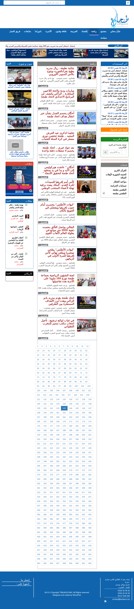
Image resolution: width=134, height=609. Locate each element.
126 (70, 399)
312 (51, 492)
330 (51, 501)
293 (45, 483)
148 (38, 413)
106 (57, 390)
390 (89, 528)
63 (38, 373)
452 (83, 559)
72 (86, 373)
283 (38, 479)
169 (57, 421)
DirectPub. (77, 595)
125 (64, 399)
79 (70, 377)
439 (57, 554)
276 (51, 475)
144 (70, 408)
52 (86, 364)
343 (77, 506)
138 (89, 404)
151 (57, 413)
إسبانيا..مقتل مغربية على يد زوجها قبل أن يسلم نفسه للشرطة (98, 52)
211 (38, 444)
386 (64, 528)
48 (65, 364)
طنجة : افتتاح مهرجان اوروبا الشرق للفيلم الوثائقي (19, 109)
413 (64, 541)
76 (54, 377)
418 (38, 546)
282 (89, 475)
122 (45, 399)
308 (83, 488)
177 (51, 426)
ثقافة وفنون (61, 31)
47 (59, 364)
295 (57, 483)
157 (38, 417)
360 (70, 514)
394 (57, 532)
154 (77, 413)
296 (64, 483)
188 (64, 430)
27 (59, 355)
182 (83, 426)
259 (57, 466)
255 (89, 461)
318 (89, 492)
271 (77, 470)
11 (82, 346)
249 (51, 461)
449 (64, 559)
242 (64, 457)
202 (38, 439)
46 (54, 364)
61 (81, 368)
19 (70, 351)
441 (70, 554)
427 (38, 550)
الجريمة (73, 31)
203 (45, 439)
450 (70, 559)
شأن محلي (115, 31)
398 (83, 532)
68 (65, 373)
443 (83, 554)
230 (45, 452)
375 (51, 523)
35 (49, 359)
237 (89, 452)
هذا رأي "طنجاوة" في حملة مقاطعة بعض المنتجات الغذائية (19, 86)
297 (70, 483)
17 (59, 351)
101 (82, 386)
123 (51, 399)
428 (45, 550)
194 (45, 435)
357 (51, 514)
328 (38, 501)
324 (70, 497)
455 (45, 563)
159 (51, 417)
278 (64, 475)
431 (64, 550)
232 (57, 452)
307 (77, 488)
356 (45, 514)
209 (83, 439)
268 (57, 470)
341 (64, 506)
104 (45, 390)
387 (70, 528)
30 (76, 355)
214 (57, 444)
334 (77, 501)
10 (77, 346)
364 (38, 519)
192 (89, 430)
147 (89, 408)
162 (70, 417)
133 (57, 404)
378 (70, 523)
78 (65, 377)
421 (57, 546)
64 (43, 373)
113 (44, 395)
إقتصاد (84, 31)
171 (70, 421)
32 (86, 355)
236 (83, 452)
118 (75, 395)
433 (77, 550)
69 (70, 373)
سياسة (104, 38)
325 (77, 497)
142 (57, 408)
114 (50, 395)
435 (89, 550)
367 (57, 519)
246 (89, 457)
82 (86, 377)
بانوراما (38, 31)
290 (83, 479)
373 (38, 523)
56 (54, 368)
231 (51, 452)
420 (51, 546)
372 (89, 519)
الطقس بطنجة (119, 190)
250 (57, 461)
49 (70, 364)
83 (38, 382)
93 (38, 386)
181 (77, 426)
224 (64, 448)
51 (81, 364)
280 (77, 475)
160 (57, 417)
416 (83, 541)
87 (59, 382)
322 (57, 497)
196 (57, 435)
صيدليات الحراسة (118, 185)
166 (38, 421)
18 (65, 351)
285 (51, 479)
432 (70, 550)
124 (57, 399)
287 (64, 479)
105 (51, 390)
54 (43, 368)
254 (83, 461)
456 (51, 563)
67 (59, 373)
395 (64, 532)
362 (83, 514)
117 (69, 395)
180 (70, 426)
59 (70, 368)
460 (77, 563)
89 (70, 382)
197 (64, 435)
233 (64, 452)
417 (89, 541)
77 (59, 377)
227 (83, 448)
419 (45, 546)
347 (45, 510)
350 (64, 510)
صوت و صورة (25, 64)
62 (86, 368)
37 (59, 359)
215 (64, 444)
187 (57, 430)
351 (70, 510)
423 (70, 546)
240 (51, 457)
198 (70, 435)
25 (49, 355)
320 (45, 497)
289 (77, 479)
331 (57, 501)
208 (77, 439)
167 (45, 421)
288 (70, 479)
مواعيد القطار (120, 181)
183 (89, 426)
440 (64, 554)
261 (70, 466)
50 (76, 364)
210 (89, 439)
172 (77, 421)
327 (89, 497)
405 (70, 537)
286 (57, 479)
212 (44, 444)
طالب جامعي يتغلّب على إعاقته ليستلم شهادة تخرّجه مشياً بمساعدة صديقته (19, 154)
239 (45, 457)
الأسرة (49, 31)
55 (49, 368)
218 (83, 444)
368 (64, 519)
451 (77, 559)
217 (76, 444)
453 (89, 559)
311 (44, 492)
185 (45, 430)
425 (83, 546)
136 (77, 404)
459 (70, 563)
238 (38, 457)
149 (45, 413)
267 (51, 470)
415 (76, 541)
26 (54, 355)
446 (45, 559)
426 (89, 546)
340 (57, 506)
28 (65, 355)
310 (38, 492)
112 (38, 395)
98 (65, 386)
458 (64, 563)
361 (77, 514)
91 (81, 382)
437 (45, 554)
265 (38, 470)
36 (54, 359)
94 (43, 386)
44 (43, 364)
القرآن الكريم (120, 170)
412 (57, 541)
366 (51, 519)
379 (77, 523)
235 (77, 452)
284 (45, 479)
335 (83, 501)
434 (83, 550)
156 (89, 413)
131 (45, 404)
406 (77, 537)
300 (89, 483)
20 (76, 351)
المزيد (8, 64)
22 (86, 351)
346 (38, 510)
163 (77, 417)
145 (77, 408)
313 (57, 492)
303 (51, 488)
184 (38, 430)
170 (64, 421)
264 (89, 466)
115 (56, 395)
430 (57, 550)
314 (64, 492)
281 (83, 475)
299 (83, 483)
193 (38, 435)
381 (89, 523)
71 (81, 373)
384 (51, 528)
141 (51, 408)
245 (83, 457)
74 (43, 377)
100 (76, 386)
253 (77, 461)
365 (45, 519)
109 (77, 390)
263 (83, 466)
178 (57, 426)
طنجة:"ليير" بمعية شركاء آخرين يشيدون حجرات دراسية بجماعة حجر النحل (19, 134)
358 (57, 514)
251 (64, 461)
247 (38, 461)
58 (65, 368)
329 (45, 501)
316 (76, 492)
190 (77, 430)
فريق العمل (14, 31)
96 (54, 386)
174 (89, 421)
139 (38, 408)
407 (83, 537)
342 (70, 506)
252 (70, 461)
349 (57, 510)
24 (43, 355)
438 (51, 554)
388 (77, 528)
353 (83, 510)
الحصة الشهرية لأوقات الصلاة (116, 176)
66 (54, 373)
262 (77, 466)
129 (89, 399)
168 (51, 421)
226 (77, 448)
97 (59, 386)
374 (45, 523)
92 (86, 382)
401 (45, 537)
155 (83, 413)
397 (77, 532)
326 (83, 497)
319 (38, 497)
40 (76, 359)
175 (38, 426)
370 (77, 519)
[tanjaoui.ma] (119, 17)
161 (64, 417)
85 (49, 382)
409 (38, 541)
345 (89, 506)
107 (64, 390)
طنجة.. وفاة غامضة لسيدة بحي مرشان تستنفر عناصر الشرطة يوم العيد (57, 52)
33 (38, 359)
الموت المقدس (17, 216)
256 (38, 466)
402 (51, 537)
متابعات (27, 31)
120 (87, 395)
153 (70, 413)
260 (64, 466)
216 (70, 444)
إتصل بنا (25, 580)
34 (43, 359)
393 (51, 532)
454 (38, 563)
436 (38, 554)
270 (70, 470)
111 (89, 390)
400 (38, 537)
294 (51, 483)
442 (77, 554)
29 (70, 355)
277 (57, 475)
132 (51, 404)
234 (70, 452)
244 (77, 457)
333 (70, 501)
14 (43, 351)
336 (89, 501)
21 (81, 351)
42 (86, 359)
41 (81, 359)
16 (54, 351)
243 (70, 457)
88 (65, 382)
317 (83, 492)
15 (49, 351)
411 (51, 541)
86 (54, 382)
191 (83, 430)
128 (83, 399)
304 (57, 488)
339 (51, 506)
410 (45, 541)
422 (64, 546)
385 (57, 528)
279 (70, 475)
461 (83, 563)
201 (89, 435)
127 (77, 399)
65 (49, 373)
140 (45, 408)
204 (51, 439)
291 (89, 479)
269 (64, 470)
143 (64, 408)
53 (38, 368)
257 (45, 466)
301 (38, 488)
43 (38, 364)
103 (38, 390)
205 (57, 439)
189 (70, 430)
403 (57, 537)
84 (43, 382)
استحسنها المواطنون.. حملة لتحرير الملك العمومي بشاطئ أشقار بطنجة (16, 52)
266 (45, 470)
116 (63, 395)
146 (83, 408)
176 (45, 426)
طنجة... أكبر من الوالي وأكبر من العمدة (17, 256)
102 (89, 386)
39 (70, 359)
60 (76, 368)
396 (70, 532)
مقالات (29, 201)
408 (89, 537)
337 (38, 506)
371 (83, 519)
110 (83, 390)
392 (45, 532)
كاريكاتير (28, 273)
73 (38, 377)
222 (51, 448)
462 (89, 563)
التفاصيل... (43, 86)
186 (51, 430)
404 (64, 537)
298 (77, 483)
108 (70, 390)
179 (64, 426)
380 (83, 523)
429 (51, 550)
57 (59, 368)
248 (45, 461)
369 (70, 519)
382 (38, 528)
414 (70, 541)
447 (51, 559)
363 (89, 514)
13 (38, 351)
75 (49, 377)
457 (57, 563)
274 (38, 475)
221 (45, 448)
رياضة (94, 31)
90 (76, 382)
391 (38, 532)
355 (38, 514)
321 (51, 497)
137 (83, 404)
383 (45, 528)
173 (83, 421)
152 (64, 413)
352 (77, 510)
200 (83, 435)
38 (65, 359)
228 (89, 448)
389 (83, 528)
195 (51, 435)
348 (51, 510)
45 (49, 364)
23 (38, 355)
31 (81, 355)
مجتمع (103, 31)
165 (89, 417)
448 (57, 559)
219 (89, 444)
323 (64, 497)
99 (70, 386)
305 (64, 488)
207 (70, 439)
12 (87, 346)
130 (38, 404)
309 (89, 488)
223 (57, 448)
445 (38, 559)
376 (57, 523)
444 (89, 554)
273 (89, 470)
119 (81, 395)
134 (64, 404)
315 (70, 492)
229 (38, 452)
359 (64, 514)
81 (81, 377)
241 (57, 457)
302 (45, 488)
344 (83, 506)
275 (45, 475)
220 (38, 448)
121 (38, 399)
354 (89, 510)
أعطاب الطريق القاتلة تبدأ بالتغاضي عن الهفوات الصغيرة (15, 240)
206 (64, 439)
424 (77, 546)
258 (51, 466)
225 (70, 448)
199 (77, 435)
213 (51, 444)
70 (76, 373)
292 (38, 483)
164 (83, 417)
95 (49, 386)
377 (64, 523)
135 (70, 404)
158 (45, 417)
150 (51, 413)
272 (83, 470)
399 (89, 532)
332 (64, 501)
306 (70, 488)
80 (76, 377)
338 (45, 506)
